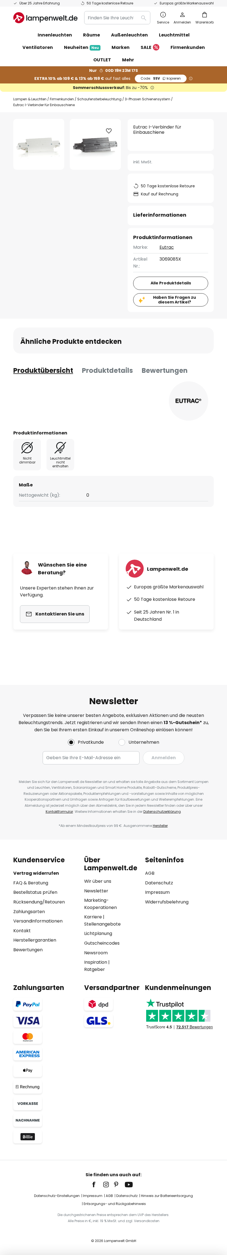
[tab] (43, 370)
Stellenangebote (102, 924)
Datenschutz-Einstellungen (57, 1195)
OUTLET (102, 60)
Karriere (93, 917)
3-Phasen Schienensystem (147, 99)
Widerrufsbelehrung (167, 902)
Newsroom (96, 953)
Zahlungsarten (29, 911)
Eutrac (166, 247)
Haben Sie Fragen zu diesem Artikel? (174, 300)
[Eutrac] (188, 401)
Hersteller (160, 825)
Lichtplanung (98, 933)
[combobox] (117, 17)
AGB (149, 873)
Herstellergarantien (34, 940)
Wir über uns (97, 881)
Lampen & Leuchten (30, 99)
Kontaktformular (59, 811)
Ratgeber (94, 969)
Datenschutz (159, 883)
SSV (161, 78)
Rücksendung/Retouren (39, 902)
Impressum (157, 892)
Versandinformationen (38, 921)
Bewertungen (165, 370)
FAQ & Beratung (30, 883)
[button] (108, 131)
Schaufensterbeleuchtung (99, 99)
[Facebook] (97, 1184)
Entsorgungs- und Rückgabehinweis (115, 1203)
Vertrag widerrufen (36, 873)
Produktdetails (107, 370)
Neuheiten (81, 47)
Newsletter (96, 891)
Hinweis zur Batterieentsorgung (167, 1195)
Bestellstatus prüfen (35, 892)
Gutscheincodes (102, 943)
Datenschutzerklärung (162, 811)
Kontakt (22, 931)
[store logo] (45, 17)
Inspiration (95, 962)
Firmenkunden (62, 99)
